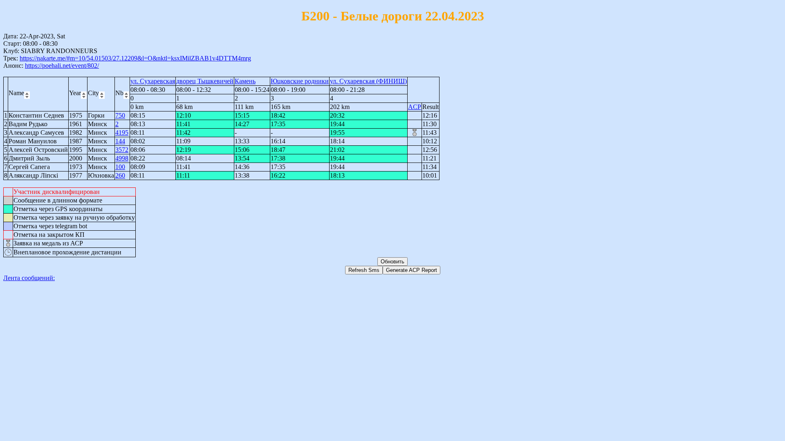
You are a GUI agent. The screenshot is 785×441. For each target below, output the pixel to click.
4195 (121, 132)
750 (120, 115)
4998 (121, 158)
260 (120, 175)
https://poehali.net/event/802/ (62, 65)
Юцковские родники (300, 81)
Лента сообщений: (29, 277)
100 (120, 166)
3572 (121, 149)
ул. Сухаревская (152, 81)
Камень (245, 81)
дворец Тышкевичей (204, 81)
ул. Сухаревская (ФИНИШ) (368, 81)
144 (120, 141)
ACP (414, 106)
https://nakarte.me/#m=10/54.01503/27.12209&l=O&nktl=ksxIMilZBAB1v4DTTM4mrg (135, 58)
